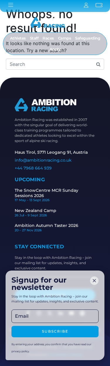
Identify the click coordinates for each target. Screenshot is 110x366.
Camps (64, 38)
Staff (34, 38)
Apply (55, 49)
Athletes (18, 38)
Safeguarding (87, 38)
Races (48, 38)
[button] (94, 280)
